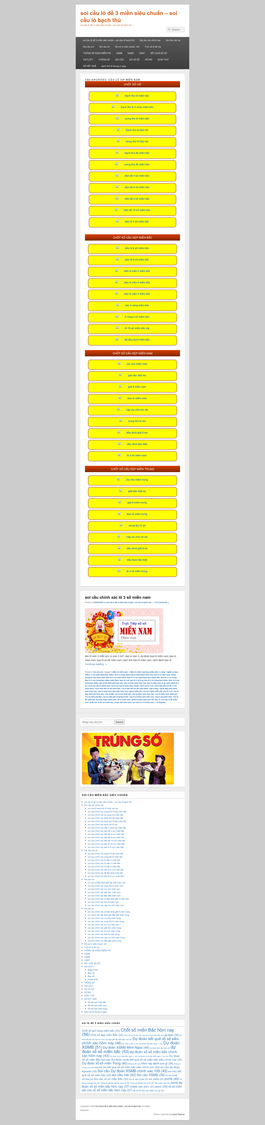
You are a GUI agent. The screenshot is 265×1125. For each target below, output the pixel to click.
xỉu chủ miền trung (137, 479)
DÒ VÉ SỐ (134, 59)
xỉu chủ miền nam (137, 364)
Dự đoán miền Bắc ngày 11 (151, 1044)
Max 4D (91, 976)
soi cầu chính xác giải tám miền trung (104, 927)
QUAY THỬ (163, 59)
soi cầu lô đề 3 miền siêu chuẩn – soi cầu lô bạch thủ (128, 16)
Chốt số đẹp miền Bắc (106, 1035)
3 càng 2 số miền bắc (137, 316)
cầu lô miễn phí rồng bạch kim (116, 696)
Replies (160, 702)
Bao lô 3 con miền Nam (116, 677)
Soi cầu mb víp (173, 40)
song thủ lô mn (137, 421)
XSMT (142, 53)
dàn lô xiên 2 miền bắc (137, 271)
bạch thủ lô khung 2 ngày (114, 65)
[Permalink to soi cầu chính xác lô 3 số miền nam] (124, 652)
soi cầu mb (124, 1074)
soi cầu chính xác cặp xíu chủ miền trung (106, 937)
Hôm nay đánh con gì (157, 1063)
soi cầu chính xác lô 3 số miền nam (118, 597)
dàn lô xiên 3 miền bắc (137, 282)
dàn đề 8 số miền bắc (137, 198)
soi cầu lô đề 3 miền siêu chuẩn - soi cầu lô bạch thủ (128, 602)
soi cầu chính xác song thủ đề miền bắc (105, 853)
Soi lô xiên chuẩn (138, 1079)
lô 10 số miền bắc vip (137, 328)
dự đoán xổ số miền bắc (129, 1049)
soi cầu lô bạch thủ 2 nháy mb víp (103, 808)
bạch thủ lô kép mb (137, 130)
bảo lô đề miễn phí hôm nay (111, 683)
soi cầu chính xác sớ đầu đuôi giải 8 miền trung (109, 911)
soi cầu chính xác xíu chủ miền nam (104, 888)
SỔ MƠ (148, 59)
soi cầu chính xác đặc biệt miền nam (104, 895)
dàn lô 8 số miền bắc (137, 259)
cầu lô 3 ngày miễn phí (152, 691)
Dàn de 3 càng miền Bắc (153, 1035)
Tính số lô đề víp (153, 46)
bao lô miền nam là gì (156, 683)
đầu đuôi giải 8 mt (137, 548)
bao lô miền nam (137, 398)
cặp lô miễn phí (135, 691)
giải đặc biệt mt (137, 491)
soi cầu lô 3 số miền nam (143, 702)
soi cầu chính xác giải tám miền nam (104, 892)
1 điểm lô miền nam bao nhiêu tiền (143, 672)
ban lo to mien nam (162, 674)
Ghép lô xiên (134, 1064)
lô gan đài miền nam (123, 702)
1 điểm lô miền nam (119, 672)
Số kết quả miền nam (97, 1005)
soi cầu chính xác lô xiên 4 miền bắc (104, 860)
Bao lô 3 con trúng (169, 677)
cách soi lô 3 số (146, 685)
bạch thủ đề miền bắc (137, 153)
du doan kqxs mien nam (106, 699)
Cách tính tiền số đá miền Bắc (108, 688)
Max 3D (91, 973)
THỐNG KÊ (104, 59)
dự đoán (171, 1035)
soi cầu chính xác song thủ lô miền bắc (105, 856)
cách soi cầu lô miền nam (99, 685)
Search (120, 722)
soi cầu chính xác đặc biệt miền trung (104, 940)
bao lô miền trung (137, 514)
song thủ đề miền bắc (137, 164)
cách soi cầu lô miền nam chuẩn (125, 685)
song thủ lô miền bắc (137, 118)
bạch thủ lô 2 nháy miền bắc (137, 107)
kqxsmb (101, 1067)
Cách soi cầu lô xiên (133, 1035)
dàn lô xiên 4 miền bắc (137, 293)
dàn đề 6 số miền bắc (137, 187)
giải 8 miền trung (137, 502)
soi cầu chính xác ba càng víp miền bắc (105, 814)
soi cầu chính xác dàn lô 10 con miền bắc (106, 843)
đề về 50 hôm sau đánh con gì (148, 1090)
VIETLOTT (88, 59)
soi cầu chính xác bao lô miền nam (103, 902)
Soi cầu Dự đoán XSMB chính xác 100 (132, 1070)
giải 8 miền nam (137, 386)
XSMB (119, 53)
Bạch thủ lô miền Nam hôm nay (139, 674)
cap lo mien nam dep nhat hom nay (113, 691)
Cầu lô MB (109, 694)
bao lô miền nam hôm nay (135, 683)
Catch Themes (178, 1114)
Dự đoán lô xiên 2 (130, 1044)
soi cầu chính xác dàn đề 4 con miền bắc (106, 830)
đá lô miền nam (124, 699)
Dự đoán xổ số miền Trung (104, 1063)
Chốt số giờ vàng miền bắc (101, 1030)
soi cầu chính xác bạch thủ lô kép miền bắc (107, 821)
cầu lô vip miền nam (163, 696)
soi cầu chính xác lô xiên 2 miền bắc (104, 866)
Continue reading (96, 664)
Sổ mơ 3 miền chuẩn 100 (127, 46)
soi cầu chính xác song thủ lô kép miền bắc (107, 811)
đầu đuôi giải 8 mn (137, 432)
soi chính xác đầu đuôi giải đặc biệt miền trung (108, 914)
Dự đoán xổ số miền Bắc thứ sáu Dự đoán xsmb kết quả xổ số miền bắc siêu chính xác (132, 1057)
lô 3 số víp (163, 699)
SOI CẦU (119, 59)
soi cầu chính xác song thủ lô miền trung (106, 921)
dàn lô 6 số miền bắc (137, 248)
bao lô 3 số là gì (137, 680)
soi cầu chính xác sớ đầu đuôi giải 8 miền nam (108, 898)
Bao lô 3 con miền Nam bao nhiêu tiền (143, 677)
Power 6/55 (93, 979)
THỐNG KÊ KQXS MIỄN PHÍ (97, 53)
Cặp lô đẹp (153, 688)
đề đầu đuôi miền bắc (137, 339)
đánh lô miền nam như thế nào (145, 699)
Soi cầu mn (88, 46)
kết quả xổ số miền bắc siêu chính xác (133, 1067)
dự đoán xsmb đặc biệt (160, 1048)
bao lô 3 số (124, 680)
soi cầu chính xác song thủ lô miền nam (105, 885)
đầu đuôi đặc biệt (137, 444)
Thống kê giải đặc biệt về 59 (142, 1083)
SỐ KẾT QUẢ (89, 65)
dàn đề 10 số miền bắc (137, 210)
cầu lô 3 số (167, 691)
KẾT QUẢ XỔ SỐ (158, 53)
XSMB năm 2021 (142, 1086)
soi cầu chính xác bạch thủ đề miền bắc (105, 817)
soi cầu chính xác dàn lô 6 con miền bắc (106, 869)
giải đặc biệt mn (137, 375)
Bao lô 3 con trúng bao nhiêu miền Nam (102, 680)
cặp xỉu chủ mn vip (137, 409)
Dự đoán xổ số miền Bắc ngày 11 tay (153, 1056)
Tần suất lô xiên (162, 1083)
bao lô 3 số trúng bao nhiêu (156, 680)
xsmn (161, 1086)
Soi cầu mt (104, 46)
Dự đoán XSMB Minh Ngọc (126, 1047)
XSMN (131, 53)
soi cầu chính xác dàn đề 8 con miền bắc (106, 837)
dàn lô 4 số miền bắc (137, 221)
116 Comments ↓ (161, 602)
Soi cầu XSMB (151, 1074)
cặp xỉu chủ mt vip (137, 537)
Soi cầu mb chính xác (150, 40)
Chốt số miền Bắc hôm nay (128, 1031)
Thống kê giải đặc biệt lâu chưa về (114, 1083)
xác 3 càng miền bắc (137, 305)
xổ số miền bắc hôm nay (112, 1090)
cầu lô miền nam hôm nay (143, 694)
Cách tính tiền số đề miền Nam (135, 688)
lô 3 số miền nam (137, 455)
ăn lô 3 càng (120, 674)
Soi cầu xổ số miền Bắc (111, 1079)
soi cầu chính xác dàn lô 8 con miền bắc (106, 876)
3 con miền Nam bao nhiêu (102, 674)
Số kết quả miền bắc (97, 1002)
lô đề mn (93, 702)
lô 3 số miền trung (137, 571)
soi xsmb (156, 1079)
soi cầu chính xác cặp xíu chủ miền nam (106, 905)
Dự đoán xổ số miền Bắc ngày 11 (124, 1056)
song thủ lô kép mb (137, 141)
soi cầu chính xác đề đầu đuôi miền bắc (105, 872)
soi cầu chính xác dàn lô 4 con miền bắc (106, 847)
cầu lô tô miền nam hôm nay (141, 696)
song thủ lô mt (137, 525)
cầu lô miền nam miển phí (166, 694)
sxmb (172, 1078)
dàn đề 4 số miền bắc (137, 175)
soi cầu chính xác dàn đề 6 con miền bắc (106, 834)
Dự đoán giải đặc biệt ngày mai (119, 1039)
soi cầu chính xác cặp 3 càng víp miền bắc (107, 827)
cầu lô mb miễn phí (123, 694)
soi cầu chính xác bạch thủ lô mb (102, 824)
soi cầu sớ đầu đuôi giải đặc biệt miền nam (107, 882)
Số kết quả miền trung (97, 1008)
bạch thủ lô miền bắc (137, 95)
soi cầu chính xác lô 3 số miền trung (104, 931)
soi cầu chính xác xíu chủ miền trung (104, 918)
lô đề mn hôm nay (105, 702)
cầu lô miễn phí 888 (93, 696)
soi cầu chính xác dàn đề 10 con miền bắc (106, 840)
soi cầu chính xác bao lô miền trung (103, 934)
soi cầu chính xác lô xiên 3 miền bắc (104, 863)
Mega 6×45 (93, 969)
